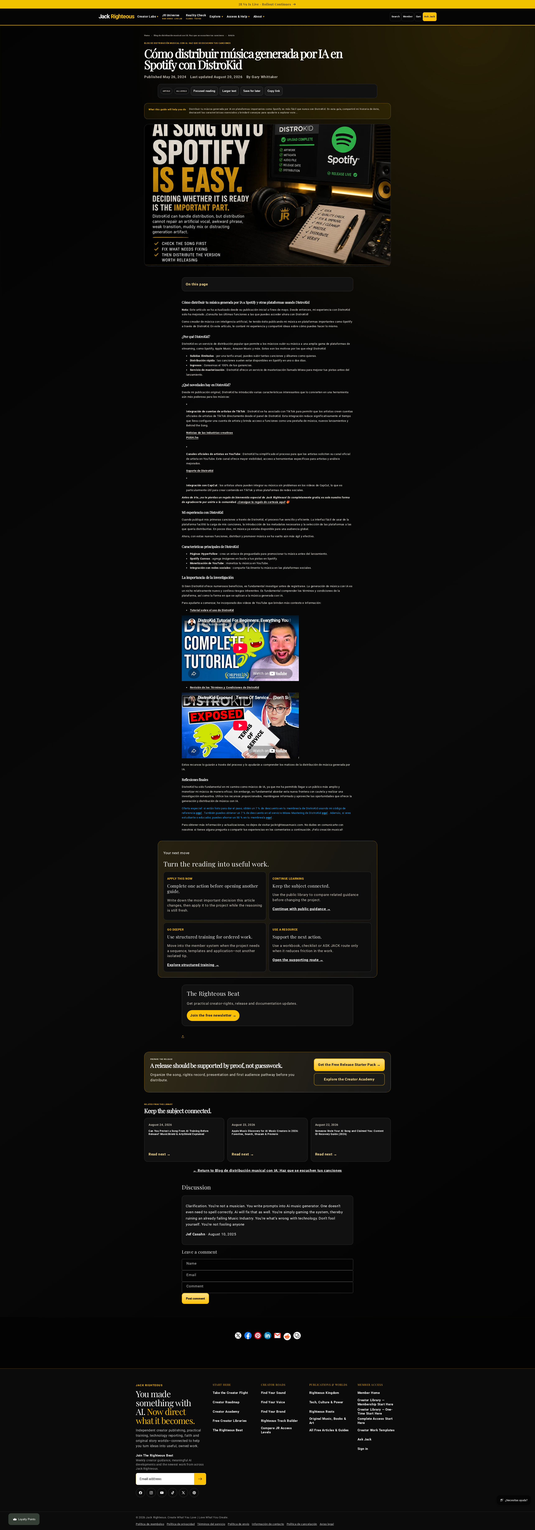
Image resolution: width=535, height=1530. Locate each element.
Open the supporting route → (298, 960)
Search (396, 16)
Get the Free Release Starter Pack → (349, 1065)
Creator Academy (226, 1411)
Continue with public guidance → (302, 909)
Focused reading (204, 90)
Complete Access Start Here (375, 1421)
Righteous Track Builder (279, 1421)
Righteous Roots (321, 1411)
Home (147, 35)
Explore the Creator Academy (349, 1079)
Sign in (363, 1449)
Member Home (369, 1393)
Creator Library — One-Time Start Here (375, 1412)
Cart (418, 16)
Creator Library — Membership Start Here (375, 1402)
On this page (197, 284)
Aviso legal (327, 1524)
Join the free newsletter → (213, 1015)
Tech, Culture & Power (326, 1402)
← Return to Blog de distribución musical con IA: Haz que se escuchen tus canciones (267, 1170)
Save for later (251, 90)
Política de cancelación (302, 1524)
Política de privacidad (181, 1524)
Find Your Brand (273, 1411)
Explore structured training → (193, 965)
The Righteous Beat (228, 1430)
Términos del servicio (211, 1524)
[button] (184, 1036)
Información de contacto (268, 1524)
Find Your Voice (273, 1402)
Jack (116, 16)
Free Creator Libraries (230, 1421)
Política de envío (238, 1524)
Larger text (229, 90)
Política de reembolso (150, 1524)
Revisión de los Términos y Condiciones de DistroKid (224, 687)
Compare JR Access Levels (276, 1430)
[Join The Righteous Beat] (200, 1479)
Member (408, 16)
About (257, 16)
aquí (199, 812)
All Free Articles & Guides (329, 1430)
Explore (215, 16)
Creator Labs (146, 16)
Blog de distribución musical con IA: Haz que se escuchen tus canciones (189, 35)
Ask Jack (429, 16)
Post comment (195, 1298)
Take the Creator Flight (230, 1393)
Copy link (274, 90)
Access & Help (237, 16)
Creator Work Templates (376, 1430)
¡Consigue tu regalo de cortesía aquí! (261, 502)
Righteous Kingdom (324, 1393)
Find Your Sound (273, 1393)
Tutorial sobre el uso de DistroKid (212, 610)
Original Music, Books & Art (327, 1421)
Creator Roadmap (226, 1402)
